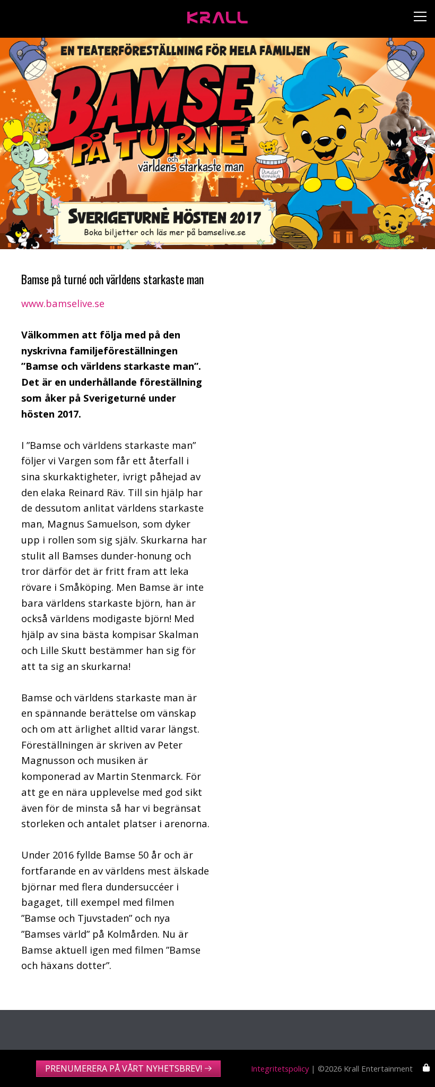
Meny (416, 19)
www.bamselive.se (63, 303)
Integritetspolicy (280, 1068)
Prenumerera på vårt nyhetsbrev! (123, 1068)
